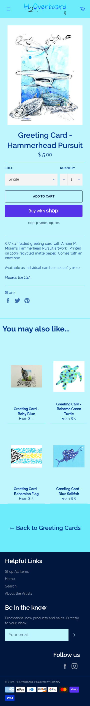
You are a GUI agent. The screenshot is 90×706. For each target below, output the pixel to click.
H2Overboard (24, 682)
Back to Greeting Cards (47, 527)
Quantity (67, 168)
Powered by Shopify (47, 682)
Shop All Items (17, 572)
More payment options (44, 223)
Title (9, 168)
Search (10, 586)
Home (10, 579)
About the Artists (18, 593)
